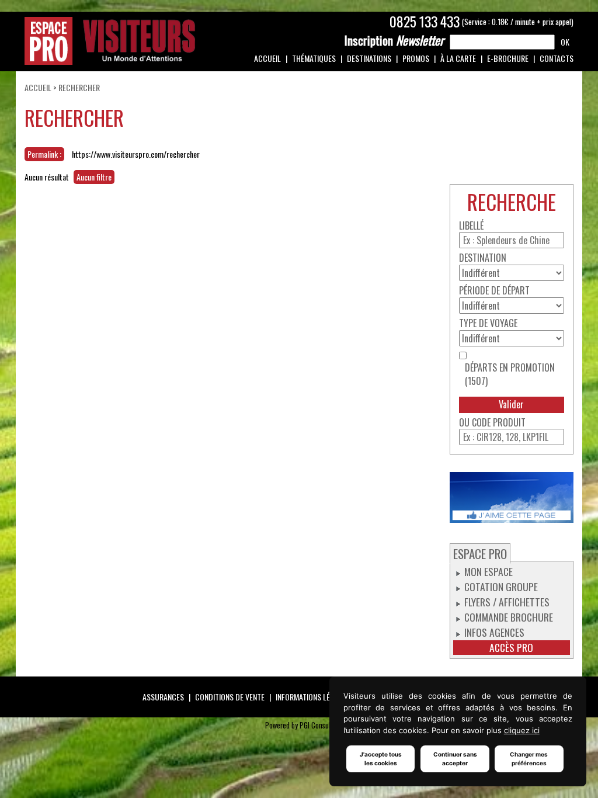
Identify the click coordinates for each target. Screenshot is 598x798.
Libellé (471, 226)
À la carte (458, 58)
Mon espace (488, 571)
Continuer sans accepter (455, 758)
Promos (415, 58)
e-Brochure (508, 58)
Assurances (163, 697)
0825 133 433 (425, 22)
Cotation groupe (501, 586)
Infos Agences (494, 632)
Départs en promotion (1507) (510, 374)
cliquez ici (522, 730)
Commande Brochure (508, 616)
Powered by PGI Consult (299, 725)
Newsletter (394, 40)
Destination (482, 258)
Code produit (499, 422)
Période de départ (494, 290)
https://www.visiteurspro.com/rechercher (136, 154)
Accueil (267, 58)
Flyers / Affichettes (507, 601)
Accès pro (511, 647)
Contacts (556, 58)
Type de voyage (488, 323)
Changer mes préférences (529, 758)
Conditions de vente (230, 697)
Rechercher (79, 87)
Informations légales (313, 697)
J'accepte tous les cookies (381, 758)
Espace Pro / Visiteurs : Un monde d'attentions (110, 41)
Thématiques (314, 58)
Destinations (369, 58)
